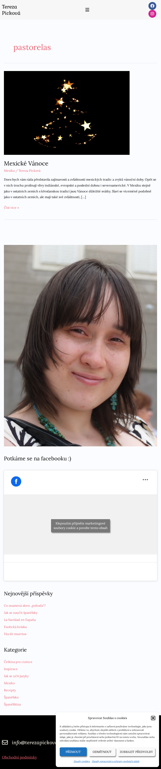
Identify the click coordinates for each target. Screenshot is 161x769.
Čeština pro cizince (18, 662)
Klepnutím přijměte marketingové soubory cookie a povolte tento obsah (81, 525)
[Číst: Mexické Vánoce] (67, 112)
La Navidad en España (20, 620)
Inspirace (11, 669)
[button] (153, 718)
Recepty (10, 690)
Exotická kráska (15, 627)
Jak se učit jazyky (16, 676)
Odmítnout (102, 752)
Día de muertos (15, 634)
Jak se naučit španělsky (21, 613)
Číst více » (11, 207)
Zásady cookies (82, 761)
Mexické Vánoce (26, 163)
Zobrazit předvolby (136, 752)
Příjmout (73, 752)
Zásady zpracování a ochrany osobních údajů (115, 761)
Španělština (12, 704)
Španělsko (11, 697)
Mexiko (9, 171)
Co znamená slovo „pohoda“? (25, 605)
